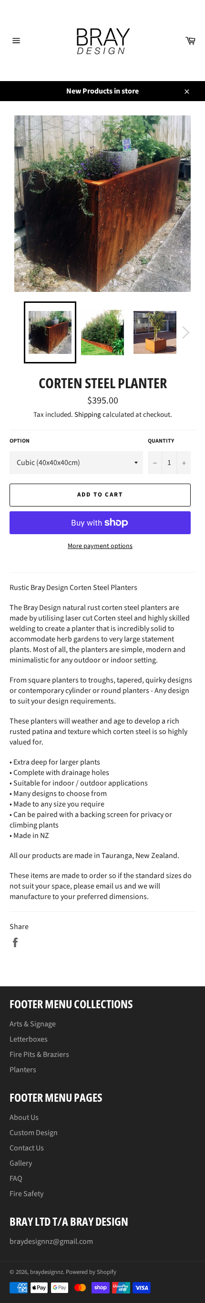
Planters (23, 1070)
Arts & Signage (33, 1024)
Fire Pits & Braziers (39, 1054)
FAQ (16, 1178)
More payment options (100, 546)
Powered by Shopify (91, 1272)
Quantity (161, 441)
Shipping (87, 415)
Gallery (21, 1163)
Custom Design (34, 1132)
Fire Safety (26, 1194)
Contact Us (27, 1148)
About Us (24, 1117)
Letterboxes (29, 1039)
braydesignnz (46, 1272)
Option (20, 441)
